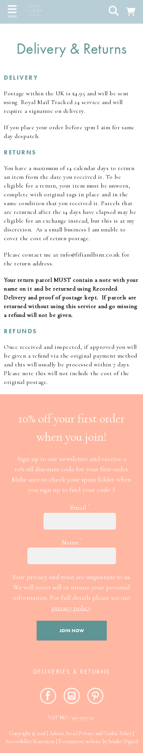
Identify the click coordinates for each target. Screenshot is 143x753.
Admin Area (62, 733)
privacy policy (70, 608)
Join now (71, 631)
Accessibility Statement (30, 741)
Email (79, 507)
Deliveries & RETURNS (71, 672)
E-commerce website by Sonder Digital (98, 741)
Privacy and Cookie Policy (105, 733)
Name (72, 542)
